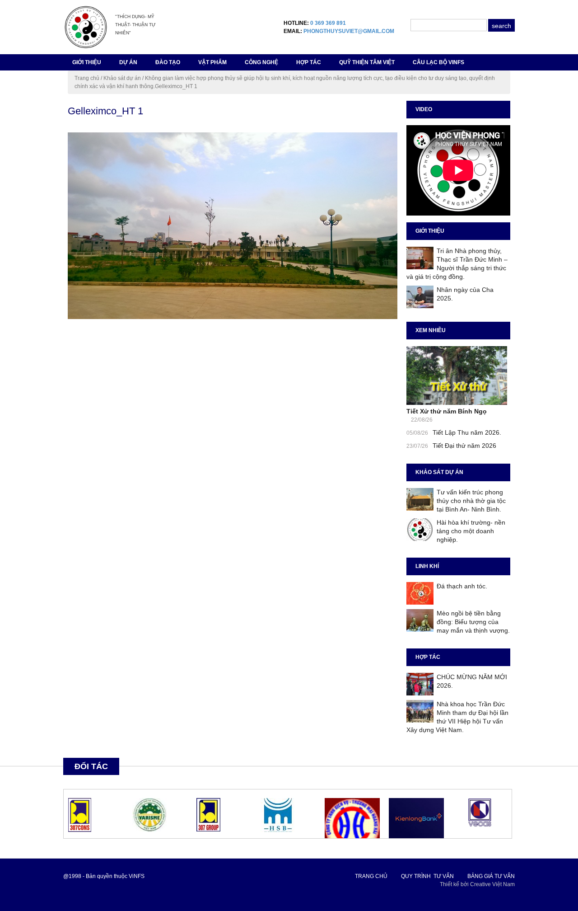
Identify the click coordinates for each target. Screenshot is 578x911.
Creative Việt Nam (492, 884)
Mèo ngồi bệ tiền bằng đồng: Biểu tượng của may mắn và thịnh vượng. (473, 622)
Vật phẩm (212, 62)
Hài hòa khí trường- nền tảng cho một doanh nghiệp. (471, 531)
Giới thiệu (86, 62)
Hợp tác (308, 62)
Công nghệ (261, 62)
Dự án (128, 62)
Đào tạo (167, 62)
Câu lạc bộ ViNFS (438, 62)
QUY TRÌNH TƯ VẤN (427, 876)
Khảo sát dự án (122, 78)
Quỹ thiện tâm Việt (367, 62)
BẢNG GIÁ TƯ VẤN (491, 876)
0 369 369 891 (328, 23)
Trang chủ (87, 78)
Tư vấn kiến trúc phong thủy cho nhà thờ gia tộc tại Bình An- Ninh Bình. (471, 500)
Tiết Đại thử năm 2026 (464, 445)
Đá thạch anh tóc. (462, 586)
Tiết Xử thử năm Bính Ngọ (446, 411)
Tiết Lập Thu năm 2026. (467, 432)
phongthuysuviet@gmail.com (348, 31)
